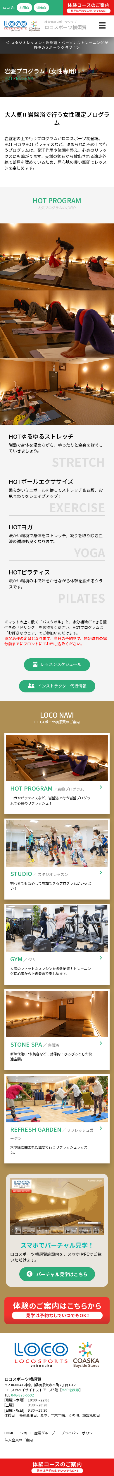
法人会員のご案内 (19, 1439)
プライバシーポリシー (78, 1432)
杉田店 (24, 7)
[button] (57, 664)
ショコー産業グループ (37, 1432)
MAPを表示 (70, 1389)
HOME (9, 1432)
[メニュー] (102, 25)
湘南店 (41, 7)
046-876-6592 (22, 1394)
